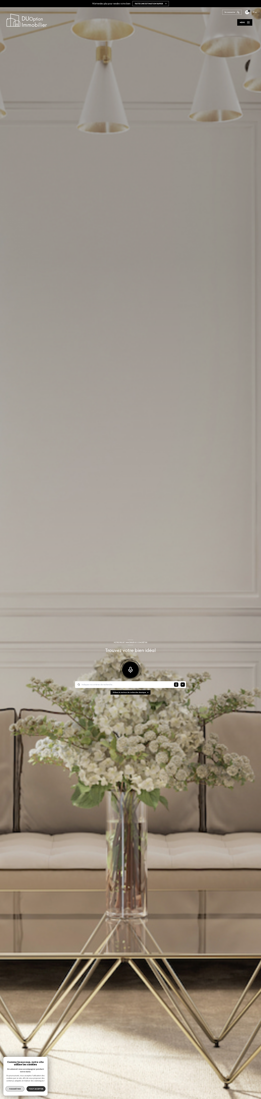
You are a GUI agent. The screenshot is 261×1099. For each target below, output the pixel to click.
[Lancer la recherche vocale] (130, 669)
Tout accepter (36, 1089)
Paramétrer (15, 1089)
